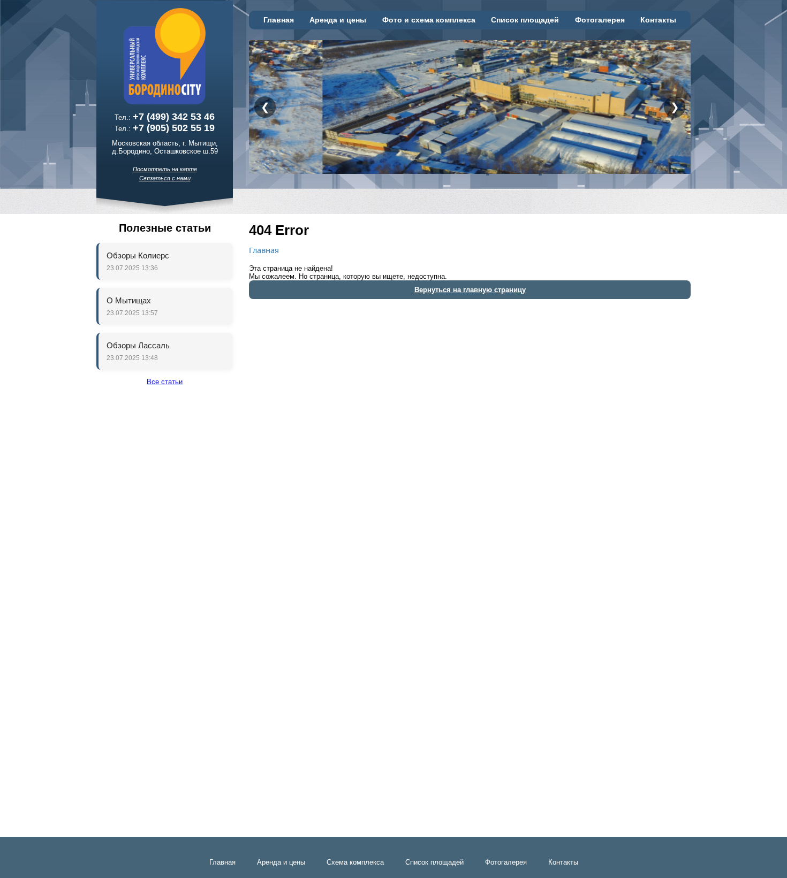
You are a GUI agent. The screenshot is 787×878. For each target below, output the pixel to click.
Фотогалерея (600, 20)
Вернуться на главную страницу (470, 290)
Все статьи (165, 382)
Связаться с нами (165, 178)
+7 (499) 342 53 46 (174, 116)
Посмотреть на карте (165, 169)
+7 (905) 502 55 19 (174, 128)
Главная (278, 20)
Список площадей (525, 20)
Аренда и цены (337, 20)
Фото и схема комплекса (428, 20)
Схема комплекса (355, 862)
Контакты (658, 20)
